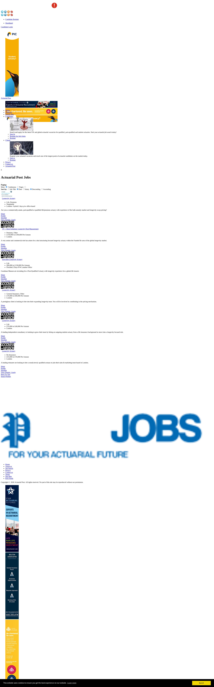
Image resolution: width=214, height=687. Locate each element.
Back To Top (5, 374)
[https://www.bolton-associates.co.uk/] (12, 619)
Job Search (9, 468)
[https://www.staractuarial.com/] (31, 107)
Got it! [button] (201, 683)
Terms (7, 474)
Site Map (8, 476)
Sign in (12, 158)
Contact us (9, 164)
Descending (36, 189)
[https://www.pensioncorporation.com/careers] (12, 96)
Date (20, 189)
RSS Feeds (9, 478)
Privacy (8, 162)
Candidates (9, 116)
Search (3, 376)
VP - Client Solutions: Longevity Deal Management (20, 229)
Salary (27, 189)
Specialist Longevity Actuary (12, 259)
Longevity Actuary (8, 198)
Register (13, 138)
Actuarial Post (6, 98)
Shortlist (4, 218)
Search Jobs (9, 114)
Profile (3, 216)
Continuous (12, 187)
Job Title (13, 189)
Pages (21, 187)
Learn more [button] (71, 683)
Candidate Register (12, 19)
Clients (7, 140)
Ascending (47, 189)
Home (7, 110)
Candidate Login (7, 27)
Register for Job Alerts (18, 136)
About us (8, 112)
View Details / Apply (8, 220)
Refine (8, 376)
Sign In (12, 134)
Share (3, 214)
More (3, 187)
